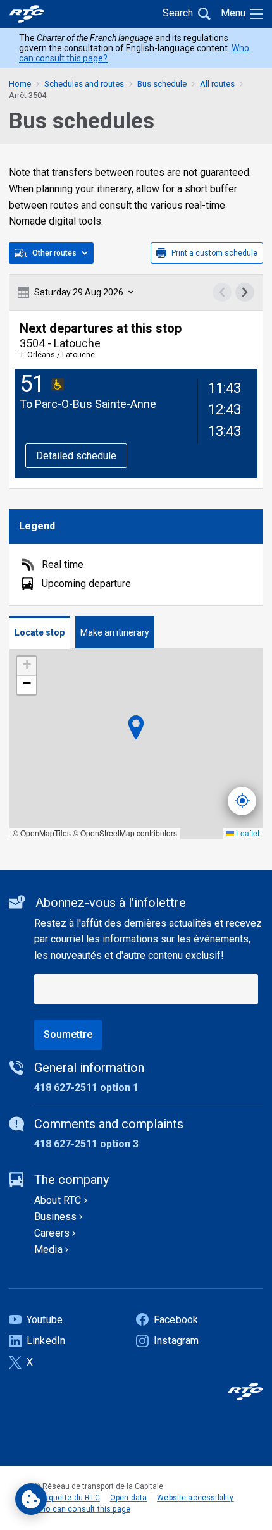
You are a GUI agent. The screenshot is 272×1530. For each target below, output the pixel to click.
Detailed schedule (76, 456)
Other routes (54, 253)
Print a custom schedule (214, 253)
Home (20, 84)
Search (178, 13)
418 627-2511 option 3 (86, 1144)
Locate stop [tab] (40, 632)
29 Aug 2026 (78, 292)
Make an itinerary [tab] (114, 632)
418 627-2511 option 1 (86, 1088)
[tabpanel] (136, 744)
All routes (217, 84)
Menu (233, 13)
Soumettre (68, 1034)
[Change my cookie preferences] (31, 1499)
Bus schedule (162, 84)
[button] (26, 666)
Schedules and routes (84, 84)
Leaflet (246, 832)
